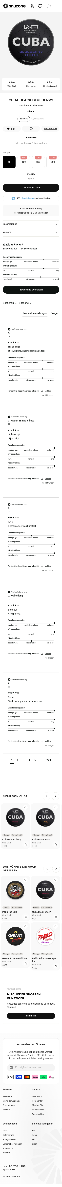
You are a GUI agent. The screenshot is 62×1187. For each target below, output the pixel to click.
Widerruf (6, 1153)
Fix (33, 1139)
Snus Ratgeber (50, 128)
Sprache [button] (24, 303)
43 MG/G (24, 119)
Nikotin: (31, 111)
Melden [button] (48, 391)
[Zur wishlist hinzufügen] (31, 128)
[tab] (34, 313)
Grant (34, 1144)
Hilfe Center (37, 1101)
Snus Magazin (9, 1105)
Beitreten (31, 1016)
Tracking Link (38, 1114)
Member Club (38, 1105)
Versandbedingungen (12, 1144)
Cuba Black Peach (41, 839)
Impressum (8, 1148)
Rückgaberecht (9, 1139)
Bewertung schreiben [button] (31, 289)
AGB (5, 1130)
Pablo (34, 1135)
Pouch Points (28, 198)
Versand (7, 232)
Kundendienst (38, 1110)
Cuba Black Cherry (11, 839)
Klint (34, 1130)
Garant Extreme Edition (14, 958)
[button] (12, 129)
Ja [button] (42, 391)
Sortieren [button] (9, 303)
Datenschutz (8, 1135)
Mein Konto (37, 1096)
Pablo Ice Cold (9, 912)
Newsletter (7, 1096)
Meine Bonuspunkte (11, 1101)
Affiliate (6, 1110)
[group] (31, 244)
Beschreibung (10, 224)
